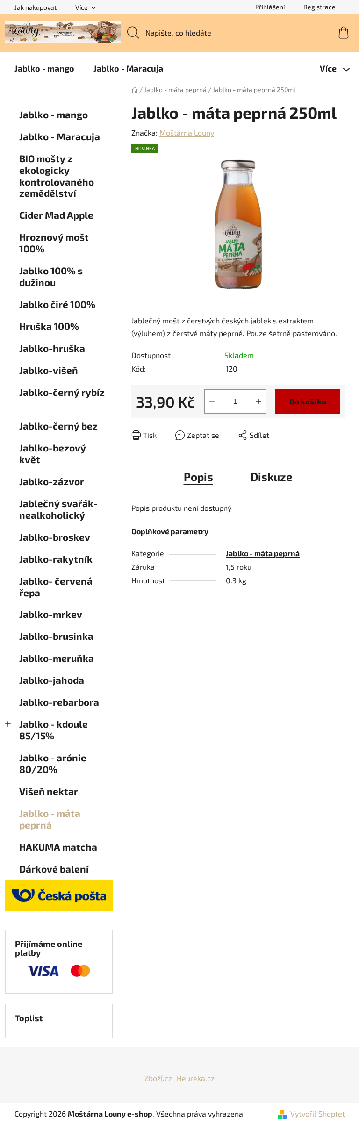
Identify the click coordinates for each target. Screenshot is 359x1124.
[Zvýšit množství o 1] (258, 401)
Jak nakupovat (35, 7)
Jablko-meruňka (57, 658)
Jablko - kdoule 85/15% (53, 729)
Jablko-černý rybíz (62, 392)
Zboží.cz (158, 1078)
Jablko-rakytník (56, 559)
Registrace (319, 7)
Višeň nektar (48, 791)
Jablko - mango (53, 114)
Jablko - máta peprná (49, 818)
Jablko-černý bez (59, 425)
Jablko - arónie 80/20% (52, 763)
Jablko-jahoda (52, 680)
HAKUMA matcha (58, 846)
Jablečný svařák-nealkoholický (58, 509)
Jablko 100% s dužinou (51, 276)
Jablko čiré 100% (58, 304)
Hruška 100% (49, 326)
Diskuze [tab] (272, 476)
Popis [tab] (198, 476)
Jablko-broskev (54, 537)
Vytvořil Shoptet (317, 1113)
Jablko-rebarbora (59, 702)
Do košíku (307, 401)
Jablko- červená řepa (56, 586)
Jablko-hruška (53, 348)
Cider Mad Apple (56, 215)
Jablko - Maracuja (60, 136)
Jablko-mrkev (50, 614)
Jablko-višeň (49, 370)
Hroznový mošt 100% (54, 242)
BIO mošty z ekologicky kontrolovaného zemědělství (56, 175)
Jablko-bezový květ (52, 453)
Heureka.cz (196, 1078)
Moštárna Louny (186, 132)
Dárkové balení (54, 868)
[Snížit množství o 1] (212, 401)
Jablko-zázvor (52, 481)
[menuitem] (44, 68)
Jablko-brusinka (57, 636)
